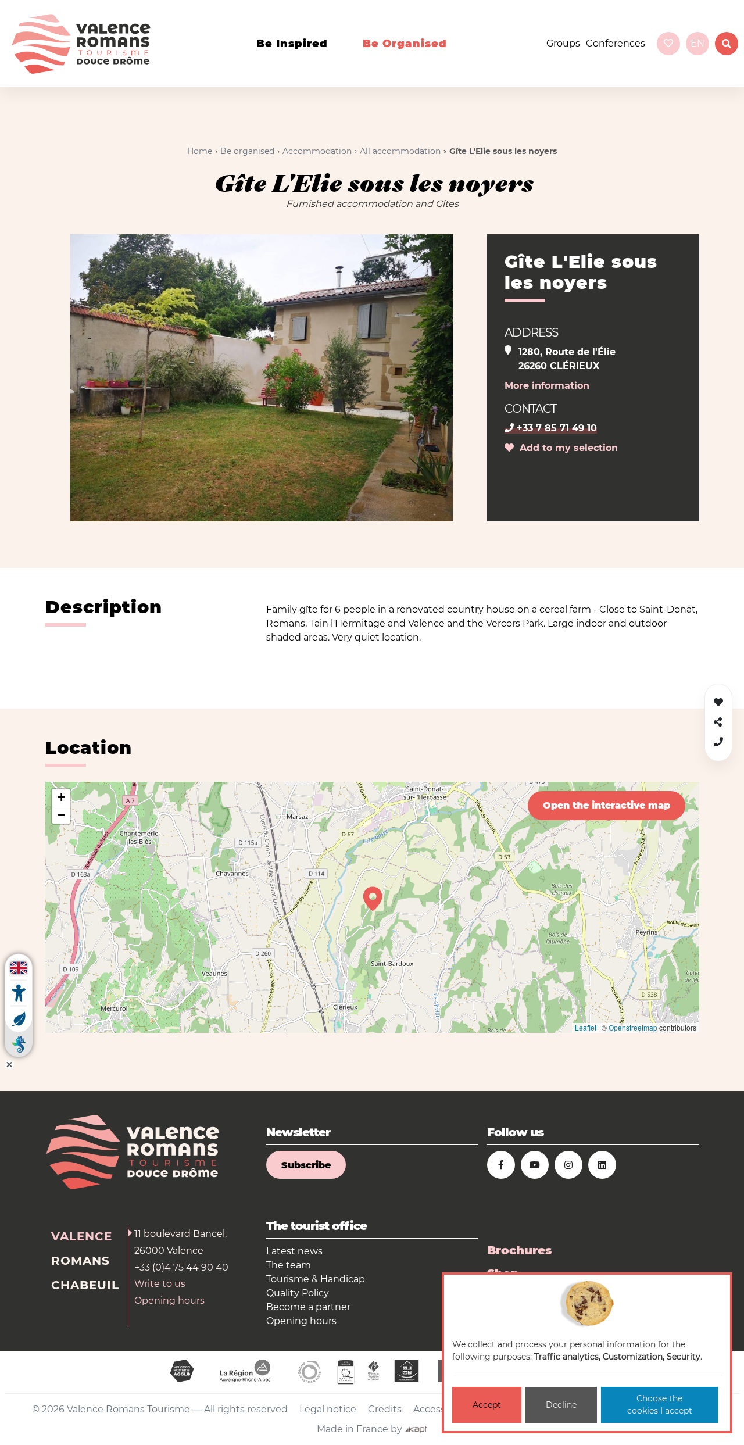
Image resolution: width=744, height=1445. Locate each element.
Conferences (615, 43)
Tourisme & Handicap (315, 1279)
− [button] (61, 814)
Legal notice (327, 1409)
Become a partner (308, 1306)
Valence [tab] (81, 1236)
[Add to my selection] (718, 702)
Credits (385, 1409)
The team (288, 1265)
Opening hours (169, 1300)
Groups (563, 43)
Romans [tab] (80, 1261)
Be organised (405, 43)
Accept (487, 1405)
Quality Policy (297, 1293)
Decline (561, 1405)
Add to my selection (566, 447)
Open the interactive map (606, 805)
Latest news (294, 1251)
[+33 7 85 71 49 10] (718, 741)
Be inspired (292, 43)
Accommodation (317, 151)
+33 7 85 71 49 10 (555, 428)
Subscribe (306, 1165)
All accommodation (400, 151)
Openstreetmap (633, 1027)
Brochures (519, 1250)
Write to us (159, 1283)
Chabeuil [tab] (85, 1285)
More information (547, 385)
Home (199, 151)
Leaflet (585, 1027)
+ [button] (61, 797)
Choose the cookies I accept (659, 1404)
